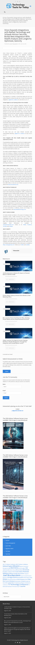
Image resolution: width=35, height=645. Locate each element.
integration (26, 573)
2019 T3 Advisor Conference (22, 564)
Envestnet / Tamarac (7, 571)
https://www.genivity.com (8, 244)
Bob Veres (14, 568)
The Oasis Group (15, 586)
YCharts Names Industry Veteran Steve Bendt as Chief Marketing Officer (17, 296)
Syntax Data (11, 583)
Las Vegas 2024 (11, 577)
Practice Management (10, 543)
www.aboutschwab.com (8, 224)
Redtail (26, 579)
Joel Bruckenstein (12, 575)
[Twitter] (17, 1)
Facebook (29, 224)
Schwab (23, 581)
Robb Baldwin (18, 581)
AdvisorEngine (7, 566)
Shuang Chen (27, 581)
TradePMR (22, 586)
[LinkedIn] (20, 1)
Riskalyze (12, 581)
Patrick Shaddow (21, 579)
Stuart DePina (5, 582)
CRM (26, 568)
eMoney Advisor (19, 570)
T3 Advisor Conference (19, 582)
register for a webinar (13, 99)
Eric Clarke (15, 571)
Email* (4, 390)
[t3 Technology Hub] (17, 6)
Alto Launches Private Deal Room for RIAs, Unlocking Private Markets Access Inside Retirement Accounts (16, 318)
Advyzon (16, 566)
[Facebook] (15, 1)
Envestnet (26, 570)
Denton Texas (12, 570)
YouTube (5, 226)
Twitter (24, 224)
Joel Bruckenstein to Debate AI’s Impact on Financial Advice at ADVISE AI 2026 (16, 273)
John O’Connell (24, 575)
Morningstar (26, 577)
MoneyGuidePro (20, 577)
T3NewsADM (14, 44)
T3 (14, 582)
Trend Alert (7, 554)
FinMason (11, 573)
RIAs (29, 579)
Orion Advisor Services (12, 579)
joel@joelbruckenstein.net (17, 410)
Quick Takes (8, 545)
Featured (7, 540)
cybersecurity (6, 570)
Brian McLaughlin (21, 568)
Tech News (7, 551)
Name (4, 384)
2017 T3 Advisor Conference (9, 564)
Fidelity (20, 571)
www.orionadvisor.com (13, 184)
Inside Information (19, 573)
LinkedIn (11, 226)
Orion (5, 579)
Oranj (31, 577)
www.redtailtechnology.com (19, 209)
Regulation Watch (9, 548)
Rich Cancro (6, 581)
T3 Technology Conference (18, 584)
